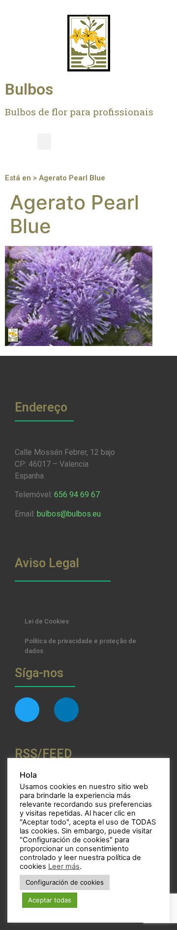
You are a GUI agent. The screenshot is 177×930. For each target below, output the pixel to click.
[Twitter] (27, 709)
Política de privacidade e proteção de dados (80, 645)
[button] (44, 142)
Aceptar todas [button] (49, 900)
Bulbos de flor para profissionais (79, 111)
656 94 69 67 (77, 494)
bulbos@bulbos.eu (69, 513)
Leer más (64, 866)
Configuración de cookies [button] (65, 882)
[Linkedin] (66, 709)
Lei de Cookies (47, 621)
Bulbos (29, 89)
